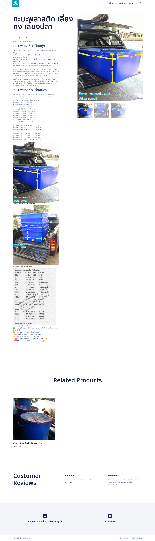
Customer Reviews (27, 479)
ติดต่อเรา (131, 3)
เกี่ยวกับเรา (112, 3)
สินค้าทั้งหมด (122, 3)
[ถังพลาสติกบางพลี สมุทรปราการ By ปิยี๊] (45, 516)
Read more (17, 446)
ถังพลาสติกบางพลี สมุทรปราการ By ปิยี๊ (44, 521)
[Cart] (141, 3)
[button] (136, 3)
